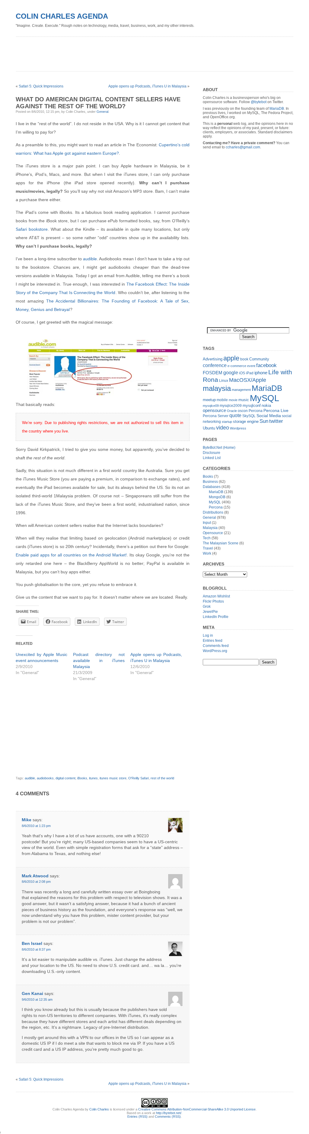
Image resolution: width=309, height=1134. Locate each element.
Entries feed (212, 640)
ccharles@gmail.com (243, 147)
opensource (214, 410)
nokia (266, 405)
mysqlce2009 (231, 406)
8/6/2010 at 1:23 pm (36, 826)
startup (227, 421)
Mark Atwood (35, 875)
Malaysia (210, 528)
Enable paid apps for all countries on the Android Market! (71, 555)
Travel (208, 548)
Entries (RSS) (137, 1116)
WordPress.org (215, 651)
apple (231, 358)
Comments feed (216, 646)
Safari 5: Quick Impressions (41, 86)
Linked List (212, 458)
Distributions (213, 512)
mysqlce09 (211, 405)
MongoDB (217, 497)
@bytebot (258, 102)
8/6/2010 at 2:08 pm (36, 881)
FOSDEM (212, 372)
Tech (207, 538)
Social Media (268, 415)
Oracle (232, 411)
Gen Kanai (32, 993)
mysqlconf (252, 405)
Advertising (212, 359)
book (244, 359)
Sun (264, 421)
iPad (249, 373)
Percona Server (215, 416)
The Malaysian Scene (220, 543)
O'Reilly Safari (138, 778)
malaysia (217, 388)
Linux (223, 381)
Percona (256, 411)
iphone (260, 372)
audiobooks (45, 778)
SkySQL (249, 416)
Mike (26, 819)
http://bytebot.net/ (168, 1113)
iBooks (82, 778)
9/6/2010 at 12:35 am (37, 999)
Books (208, 476)
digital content (65, 778)
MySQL (264, 398)
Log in (208, 635)
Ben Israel (32, 943)
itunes (93, 778)
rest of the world (162, 778)
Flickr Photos (213, 601)
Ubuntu (209, 428)
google (230, 372)
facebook (266, 365)
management (241, 389)
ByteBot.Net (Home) (219, 447)
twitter (276, 421)
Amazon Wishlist (216, 596)
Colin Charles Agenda (62, 16)
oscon (243, 411)
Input (207, 523)
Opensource (213, 533)
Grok (207, 606)
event (251, 366)
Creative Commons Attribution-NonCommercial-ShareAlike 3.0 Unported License (197, 1109)
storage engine (246, 421)
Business (210, 482)
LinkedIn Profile (215, 617)
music (243, 400)
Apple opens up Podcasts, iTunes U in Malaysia (147, 86)
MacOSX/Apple (247, 380)
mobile (222, 400)
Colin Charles (99, 1109)
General (102, 111)
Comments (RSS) (168, 1116)
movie (233, 400)
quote (235, 415)
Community (259, 359)
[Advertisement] (125, 51)
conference (215, 365)
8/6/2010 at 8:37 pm (36, 949)
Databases (212, 487)
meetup (209, 400)
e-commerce (237, 366)
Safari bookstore (32, 229)
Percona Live (275, 410)
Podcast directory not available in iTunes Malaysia (99, 660)
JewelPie (210, 612)
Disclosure (211, 453)
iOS (242, 373)
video (222, 427)
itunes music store (113, 778)
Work (207, 553)
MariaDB (276, 108)
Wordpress (238, 428)
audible (90, 258)
